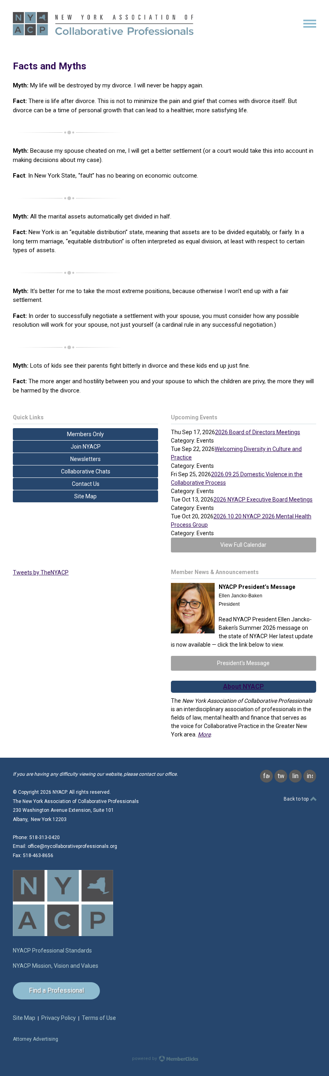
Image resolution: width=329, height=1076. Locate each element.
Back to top (297, 799)
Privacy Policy (58, 1018)
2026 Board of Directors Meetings (257, 432)
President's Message (243, 663)
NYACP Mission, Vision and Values (55, 966)
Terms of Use (99, 1018)
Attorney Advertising (35, 1039)
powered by (145, 1058)
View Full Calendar (243, 545)
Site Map (24, 1018)
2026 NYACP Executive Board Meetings (263, 499)
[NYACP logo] (63, 934)
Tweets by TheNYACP (41, 572)
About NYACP (243, 686)
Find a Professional (56, 990)
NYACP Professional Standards (52, 950)
